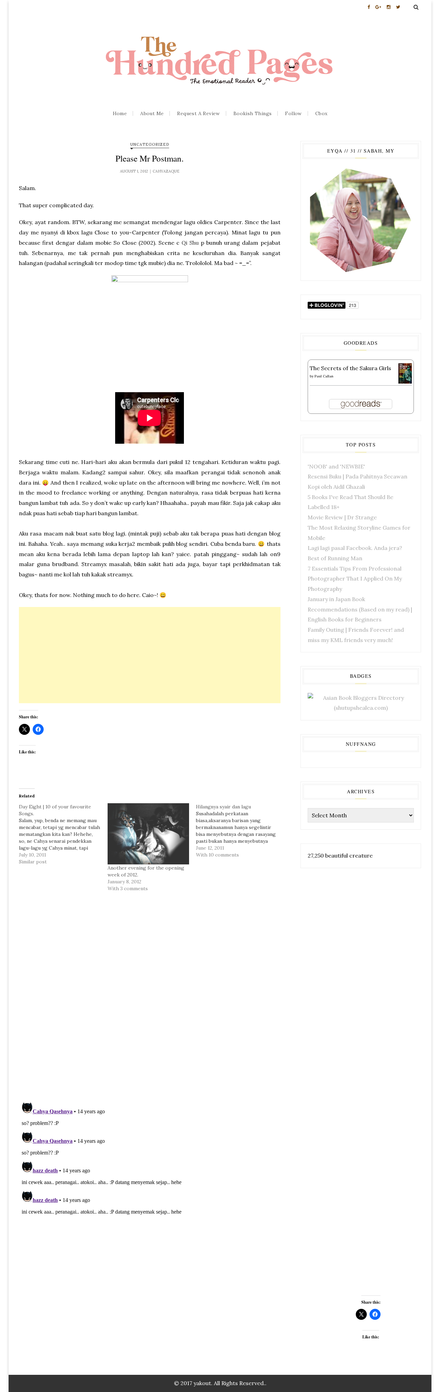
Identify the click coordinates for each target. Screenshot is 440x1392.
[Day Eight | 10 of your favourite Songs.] (63, 834)
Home (120, 113)
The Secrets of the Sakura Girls (350, 368)
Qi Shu (190, 242)
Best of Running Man (335, 558)
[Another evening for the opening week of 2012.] (148, 833)
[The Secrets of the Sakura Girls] (405, 372)
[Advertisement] (149, 655)
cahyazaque (166, 171)
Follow (293, 113)
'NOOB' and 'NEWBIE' (336, 466)
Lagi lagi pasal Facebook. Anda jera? (355, 547)
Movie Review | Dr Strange (342, 517)
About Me (152, 113)
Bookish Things (252, 113)
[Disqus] (149, 1006)
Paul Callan (324, 376)
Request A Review (198, 113)
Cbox (321, 113)
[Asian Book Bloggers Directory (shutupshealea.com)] (361, 702)
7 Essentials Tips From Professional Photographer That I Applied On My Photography (355, 578)
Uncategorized (149, 144)
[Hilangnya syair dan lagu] (240, 830)
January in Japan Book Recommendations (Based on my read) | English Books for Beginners (360, 609)
